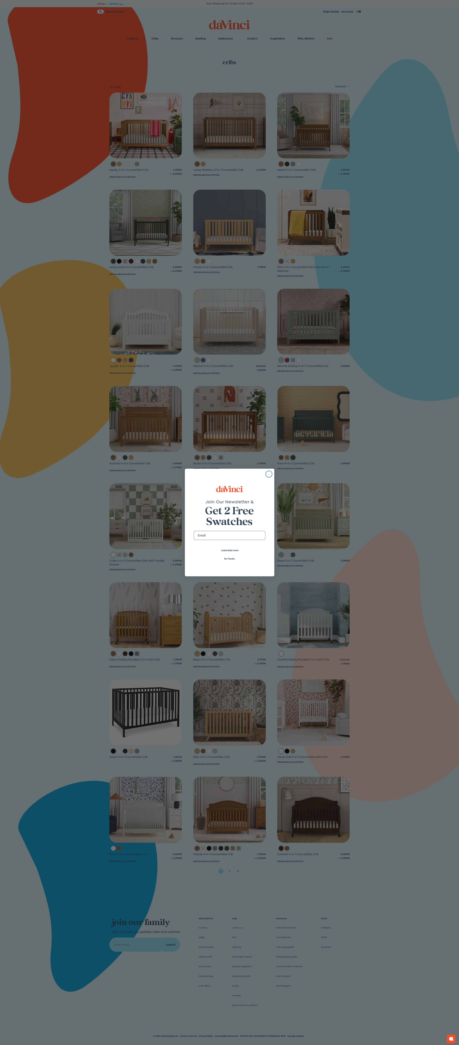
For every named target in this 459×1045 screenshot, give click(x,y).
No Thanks (229, 558)
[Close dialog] (269, 474)
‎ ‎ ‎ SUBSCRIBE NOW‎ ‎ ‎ (229, 550)
